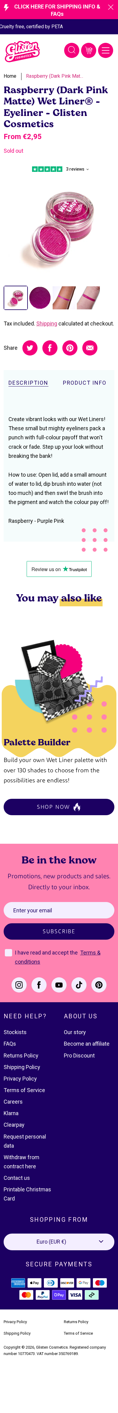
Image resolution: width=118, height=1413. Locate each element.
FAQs (10, 1043)
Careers (13, 1101)
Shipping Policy (22, 1067)
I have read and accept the (47, 952)
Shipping (46, 323)
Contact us (17, 1178)
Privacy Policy (20, 1078)
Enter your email (32, 910)
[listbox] (59, 1242)
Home (10, 76)
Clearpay (14, 1125)
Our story (75, 1032)
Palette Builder (37, 742)
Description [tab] (28, 383)
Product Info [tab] (85, 383)
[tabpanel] (59, 226)
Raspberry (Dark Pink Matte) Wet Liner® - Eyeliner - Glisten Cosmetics (55, 76)
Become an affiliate (87, 1043)
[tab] (16, 298)
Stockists (15, 1032)
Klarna (11, 1113)
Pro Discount (79, 1055)
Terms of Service (24, 1090)
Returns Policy (21, 1055)
